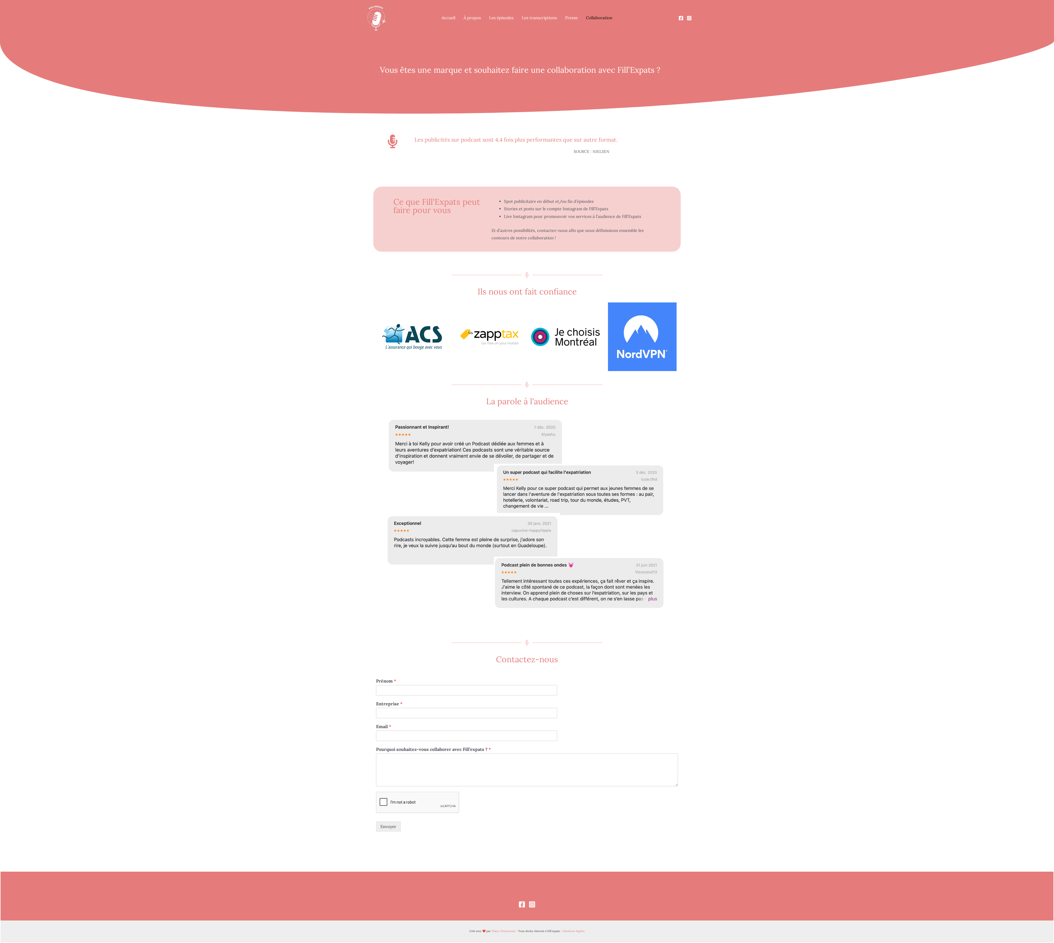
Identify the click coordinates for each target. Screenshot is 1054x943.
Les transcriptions (539, 17)
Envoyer (388, 826)
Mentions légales (574, 931)
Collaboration (599, 17)
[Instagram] (689, 18)
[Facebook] (681, 18)
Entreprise (389, 703)
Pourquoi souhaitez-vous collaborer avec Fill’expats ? (433, 749)
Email (383, 726)
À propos (472, 17)
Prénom (386, 681)
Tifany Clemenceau (503, 931)
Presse (571, 17)
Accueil (448, 17)
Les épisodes (501, 17)
